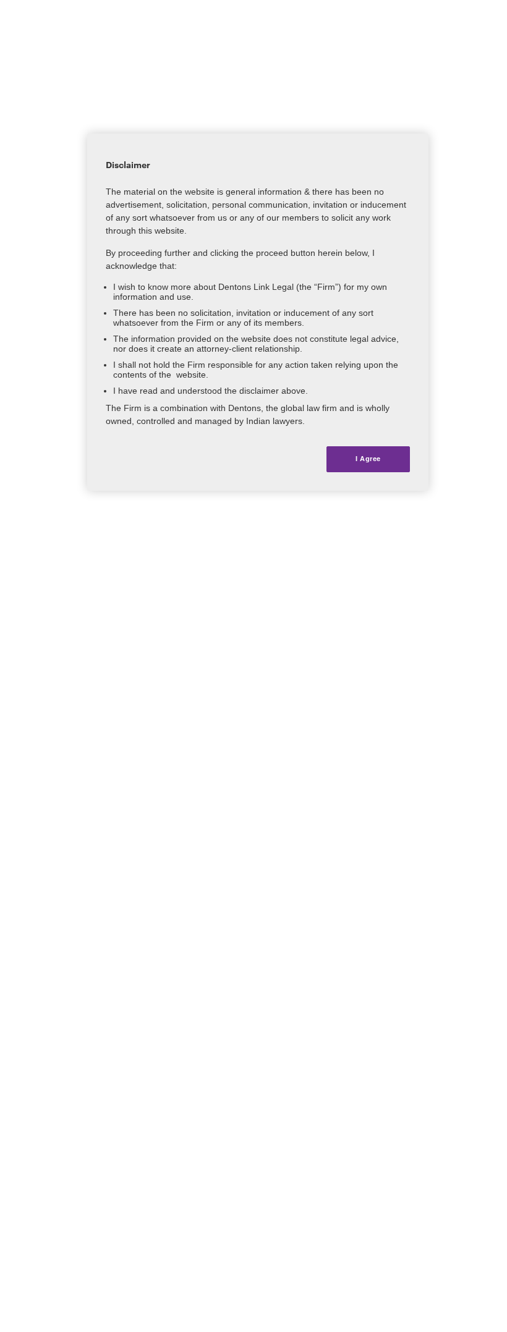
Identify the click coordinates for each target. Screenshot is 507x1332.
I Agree (368, 458)
